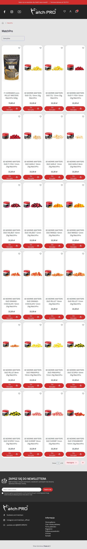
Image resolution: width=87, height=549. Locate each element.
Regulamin (48, 528)
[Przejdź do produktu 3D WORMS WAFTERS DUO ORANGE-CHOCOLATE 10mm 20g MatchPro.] (11, 273)
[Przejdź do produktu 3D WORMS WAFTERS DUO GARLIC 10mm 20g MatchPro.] (33, 136)
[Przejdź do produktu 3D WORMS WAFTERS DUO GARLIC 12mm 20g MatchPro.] (54, 136)
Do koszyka (10, 108)
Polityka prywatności (52, 531)
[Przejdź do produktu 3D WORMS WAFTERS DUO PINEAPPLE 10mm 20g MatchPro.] (33, 344)
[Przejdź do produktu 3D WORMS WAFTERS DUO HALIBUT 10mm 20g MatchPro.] (11, 205)
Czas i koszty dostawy (52, 524)
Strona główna (50, 522)
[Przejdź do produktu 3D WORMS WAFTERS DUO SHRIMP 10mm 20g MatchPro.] (33, 413)
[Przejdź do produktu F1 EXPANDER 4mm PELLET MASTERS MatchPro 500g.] (11, 67)
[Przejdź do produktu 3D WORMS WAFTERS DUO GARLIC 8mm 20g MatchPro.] (75, 136)
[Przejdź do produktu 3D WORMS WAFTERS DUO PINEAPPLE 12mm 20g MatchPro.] (54, 344)
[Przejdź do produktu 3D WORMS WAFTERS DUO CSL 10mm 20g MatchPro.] (33, 67)
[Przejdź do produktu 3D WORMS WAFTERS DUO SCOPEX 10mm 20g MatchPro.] (75, 344)
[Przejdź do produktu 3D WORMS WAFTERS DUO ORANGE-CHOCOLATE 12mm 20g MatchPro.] (33, 273)
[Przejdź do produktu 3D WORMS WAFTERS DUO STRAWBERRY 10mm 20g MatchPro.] (75, 413)
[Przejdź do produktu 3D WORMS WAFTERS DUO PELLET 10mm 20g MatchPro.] (54, 273)
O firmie (48, 533)
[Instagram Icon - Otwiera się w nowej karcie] (11, 12)
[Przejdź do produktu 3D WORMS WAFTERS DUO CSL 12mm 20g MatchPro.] (54, 67)
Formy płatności (50, 526)
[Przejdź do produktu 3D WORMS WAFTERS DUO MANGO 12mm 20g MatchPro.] (75, 205)
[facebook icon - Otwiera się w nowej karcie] (4, 12)
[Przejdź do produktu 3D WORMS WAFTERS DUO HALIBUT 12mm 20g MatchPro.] (33, 205)
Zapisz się (47, 489)
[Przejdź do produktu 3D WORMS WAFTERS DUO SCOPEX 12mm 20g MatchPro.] (11, 413)
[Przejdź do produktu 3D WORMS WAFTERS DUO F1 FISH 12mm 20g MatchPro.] (11, 136)
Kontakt (48, 535)
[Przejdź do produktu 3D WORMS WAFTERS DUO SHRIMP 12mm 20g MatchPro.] (54, 413)
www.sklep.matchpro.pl (3, 23)
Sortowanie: (6, 34)
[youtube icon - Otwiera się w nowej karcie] (19, 12)
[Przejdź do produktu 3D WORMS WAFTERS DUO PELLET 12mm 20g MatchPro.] (75, 273)
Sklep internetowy (41, 546)
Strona (54, 463)
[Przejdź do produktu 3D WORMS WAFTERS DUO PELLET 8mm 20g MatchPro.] (11, 344)
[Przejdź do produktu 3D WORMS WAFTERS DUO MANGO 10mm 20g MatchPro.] (54, 205)
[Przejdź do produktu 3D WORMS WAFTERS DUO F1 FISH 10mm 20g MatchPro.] (75, 67)
